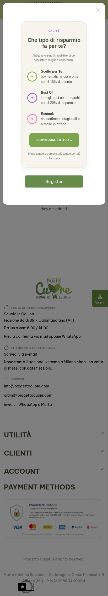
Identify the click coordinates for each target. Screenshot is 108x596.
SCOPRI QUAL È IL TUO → (54, 140)
